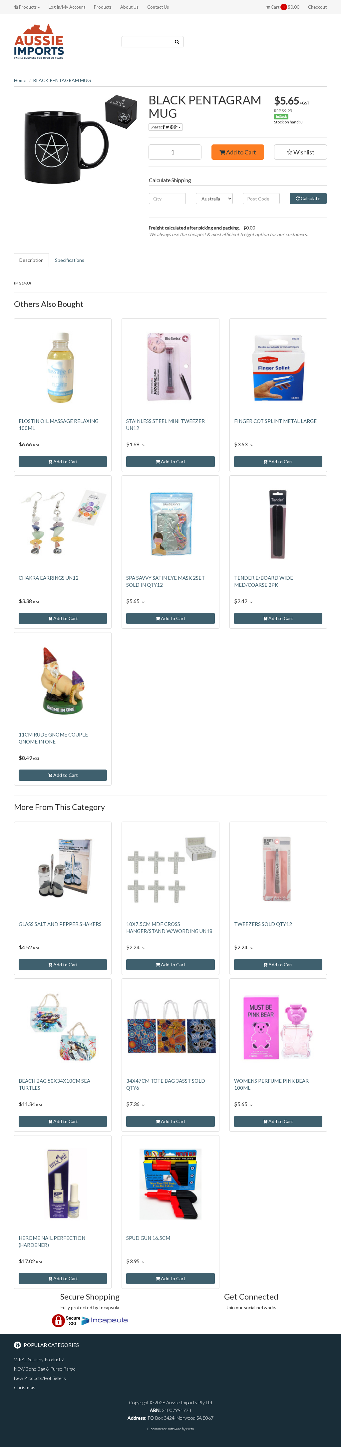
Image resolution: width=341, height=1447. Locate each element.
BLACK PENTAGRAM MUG (62, 80)
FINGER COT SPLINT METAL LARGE (275, 421)
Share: (157, 126)
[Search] (177, 41)
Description (31, 260)
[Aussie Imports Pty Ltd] (39, 41)
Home (20, 80)
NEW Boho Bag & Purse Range (45, 1369)
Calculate (310, 198)
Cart (284, 7)
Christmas (24, 1387)
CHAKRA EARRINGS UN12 (49, 578)
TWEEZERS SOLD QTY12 (263, 924)
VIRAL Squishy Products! (39, 1359)
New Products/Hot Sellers (40, 1378)
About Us (129, 7)
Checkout (317, 7)
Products (27, 7)
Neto (190, 1429)
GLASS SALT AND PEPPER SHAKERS (60, 924)
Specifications (69, 260)
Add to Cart (240, 152)
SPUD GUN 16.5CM (148, 1238)
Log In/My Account (67, 7)
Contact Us (158, 7)
